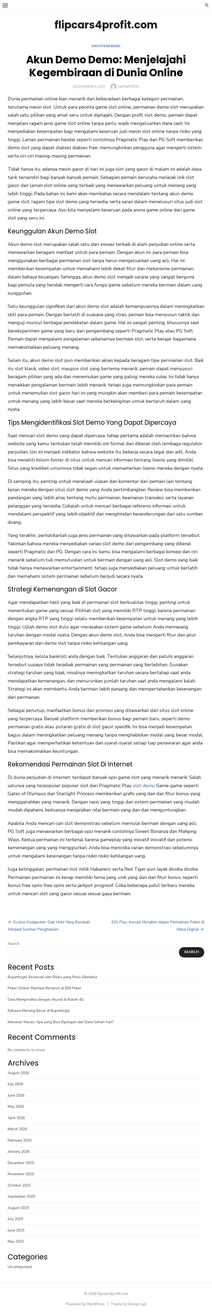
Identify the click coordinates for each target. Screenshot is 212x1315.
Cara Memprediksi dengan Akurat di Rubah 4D (46, 999)
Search (13, 943)
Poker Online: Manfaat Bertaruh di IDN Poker (44, 988)
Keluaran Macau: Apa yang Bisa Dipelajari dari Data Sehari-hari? (61, 1022)
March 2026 (17, 1129)
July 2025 (15, 1219)
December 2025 (21, 1162)
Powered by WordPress (85, 1304)
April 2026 (16, 1117)
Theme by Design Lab (128, 1304)
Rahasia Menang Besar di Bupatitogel (39, 1010)
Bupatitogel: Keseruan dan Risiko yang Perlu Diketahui (52, 977)
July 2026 (15, 1084)
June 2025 (16, 1230)
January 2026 (18, 1151)
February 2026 (20, 1140)
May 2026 (16, 1106)
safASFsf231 (128, 86)
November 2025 (21, 1174)
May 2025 (16, 1241)
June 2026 (16, 1095)
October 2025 (19, 1185)
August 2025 (18, 1207)
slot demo (144, 785)
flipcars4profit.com (106, 25)
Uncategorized (106, 46)
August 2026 (18, 1072)
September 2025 (21, 1196)
